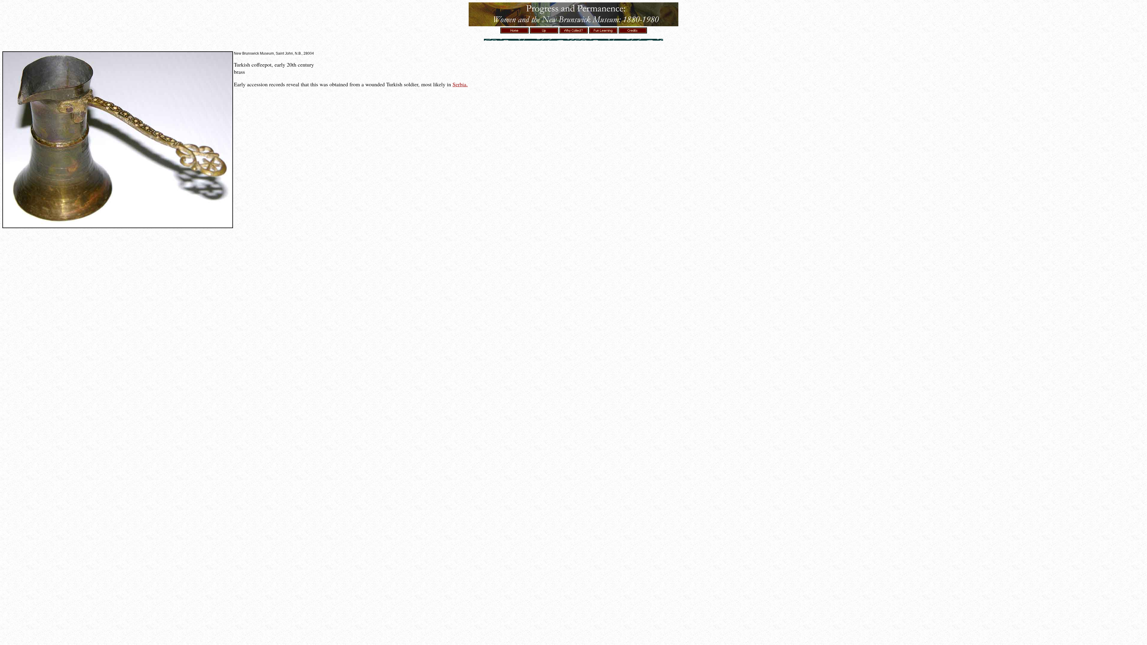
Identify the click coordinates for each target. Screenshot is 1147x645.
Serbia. (460, 84)
